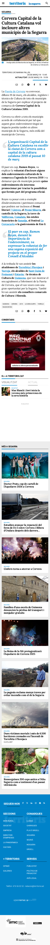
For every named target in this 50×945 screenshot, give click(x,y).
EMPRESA (7, 830)
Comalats (20, 217)
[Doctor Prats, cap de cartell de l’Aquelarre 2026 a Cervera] (25, 465)
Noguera (31, 845)
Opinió (6, 866)
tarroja (41, 304)
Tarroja (6, 270)
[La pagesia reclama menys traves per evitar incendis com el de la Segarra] (25, 674)
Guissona (20, 277)
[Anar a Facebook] (23, 803)
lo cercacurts (30, 304)
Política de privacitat (32, 872)
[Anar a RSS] (44, 803)
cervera (14, 304)
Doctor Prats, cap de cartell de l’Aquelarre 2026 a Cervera (21, 485)
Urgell (30, 849)
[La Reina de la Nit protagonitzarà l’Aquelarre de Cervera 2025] (25, 633)
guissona (6, 304)
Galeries (7, 871)
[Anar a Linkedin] (31, 803)
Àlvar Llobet (8, 742)
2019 (21, 304)
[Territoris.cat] (25, 3)
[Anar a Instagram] (36, 803)
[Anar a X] (27, 803)
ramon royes (7, 307)
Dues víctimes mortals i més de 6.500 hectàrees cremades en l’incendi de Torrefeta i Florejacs (25, 736)
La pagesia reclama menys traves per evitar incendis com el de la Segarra (24, 694)
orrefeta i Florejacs (30, 267)
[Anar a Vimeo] (40, 803)
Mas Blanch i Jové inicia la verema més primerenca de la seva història (26, 393)
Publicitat (32, 866)
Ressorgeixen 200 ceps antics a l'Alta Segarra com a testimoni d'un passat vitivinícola (24, 782)
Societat (7, 825)
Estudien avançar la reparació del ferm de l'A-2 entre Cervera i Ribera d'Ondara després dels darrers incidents (24, 529)
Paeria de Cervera (15, 91)
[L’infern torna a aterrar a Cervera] (25, 550)
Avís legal (32, 878)
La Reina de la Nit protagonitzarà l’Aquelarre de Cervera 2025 (22, 653)
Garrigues (32, 825)
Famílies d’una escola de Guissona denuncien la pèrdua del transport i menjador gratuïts (24, 610)
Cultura (7, 847)
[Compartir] (22, 84)
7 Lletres (16, 209)
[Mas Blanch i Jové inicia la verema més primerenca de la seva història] (6, 391)
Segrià (30, 840)
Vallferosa (7, 217)
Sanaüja (22, 220)
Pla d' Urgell (33, 830)
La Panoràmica (10, 842)
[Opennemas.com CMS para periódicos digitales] (25, 900)
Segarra (6, 12)
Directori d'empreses (8, 836)
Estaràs (19, 274)
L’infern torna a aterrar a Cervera (23, 568)
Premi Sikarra (33, 209)
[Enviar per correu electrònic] (16, 84)
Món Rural (8, 821)
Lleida (30, 821)
